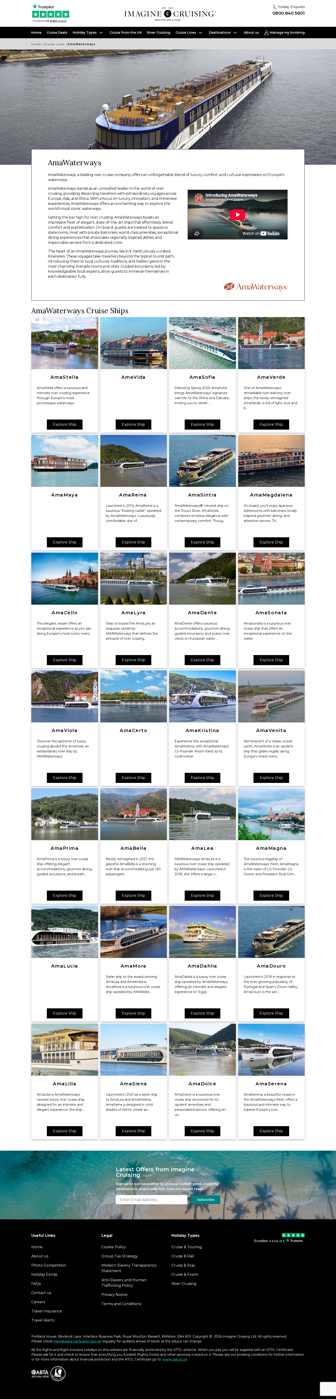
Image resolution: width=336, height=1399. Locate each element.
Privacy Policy (211, 743)
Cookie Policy (181, 743)
